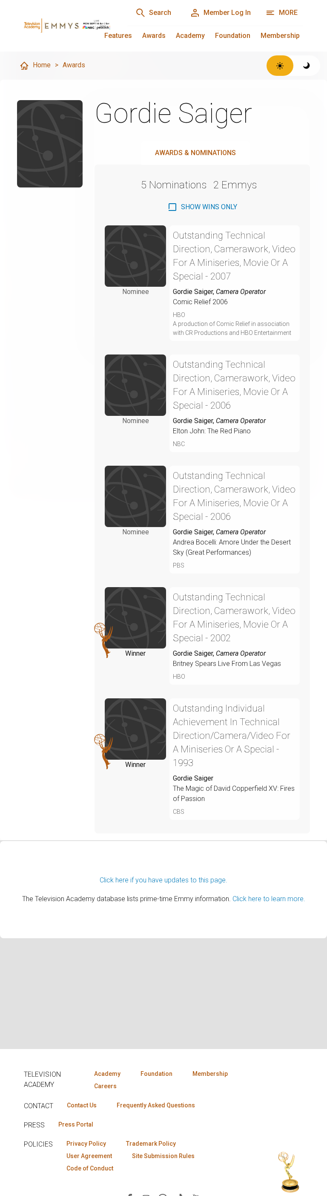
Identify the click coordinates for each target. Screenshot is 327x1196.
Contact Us (82, 1105)
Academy (190, 36)
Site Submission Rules (163, 1156)
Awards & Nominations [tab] (195, 153)
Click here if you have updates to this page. (163, 880)
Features (118, 36)
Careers (105, 1086)
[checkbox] (202, 207)
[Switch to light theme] (280, 65)
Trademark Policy (151, 1143)
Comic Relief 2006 (200, 302)
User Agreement (89, 1156)
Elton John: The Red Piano (212, 431)
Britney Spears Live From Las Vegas (227, 664)
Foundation (232, 36)
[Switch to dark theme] (306, 65)
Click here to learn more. (268, 899)
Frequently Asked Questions (156, 1105)
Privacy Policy (86, 1143)
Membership (280, 36)
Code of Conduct (89, 1168)
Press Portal (75, 1124)
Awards (154, 36)
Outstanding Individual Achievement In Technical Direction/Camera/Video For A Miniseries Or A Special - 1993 (231, 735)
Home (42, 65)
